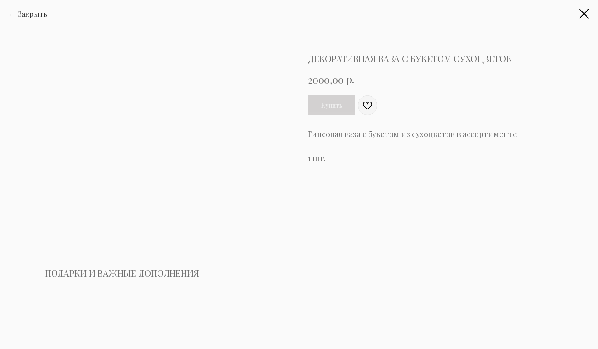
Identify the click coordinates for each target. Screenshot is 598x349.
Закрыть (32, 13)
